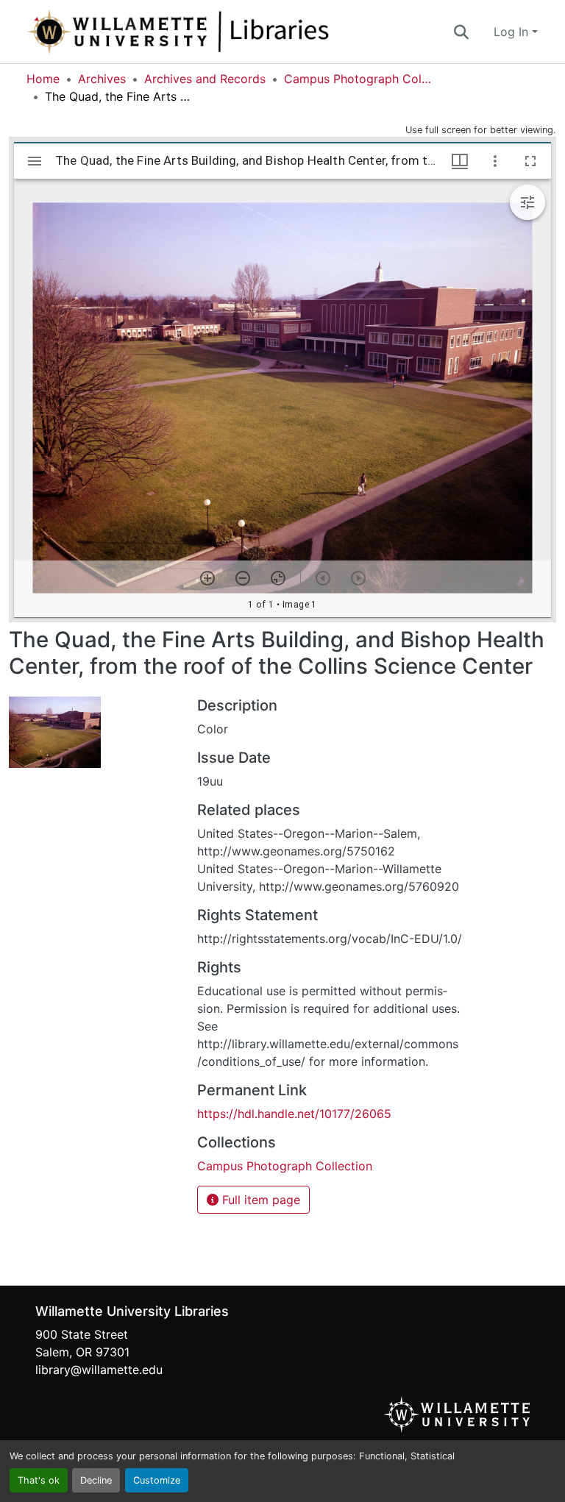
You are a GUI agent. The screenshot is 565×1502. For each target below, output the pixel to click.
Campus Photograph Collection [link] (357, 78)
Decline (96, 1480)
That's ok (39, 1480)
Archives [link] (102, 78)
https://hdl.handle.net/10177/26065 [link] (294, 1113)
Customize (156, 1480)
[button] (226, 31)
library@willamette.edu (99, 1369)
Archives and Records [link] (205, 78)
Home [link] (43, 78)
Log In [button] (513, 31)
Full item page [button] (259, 1199)
